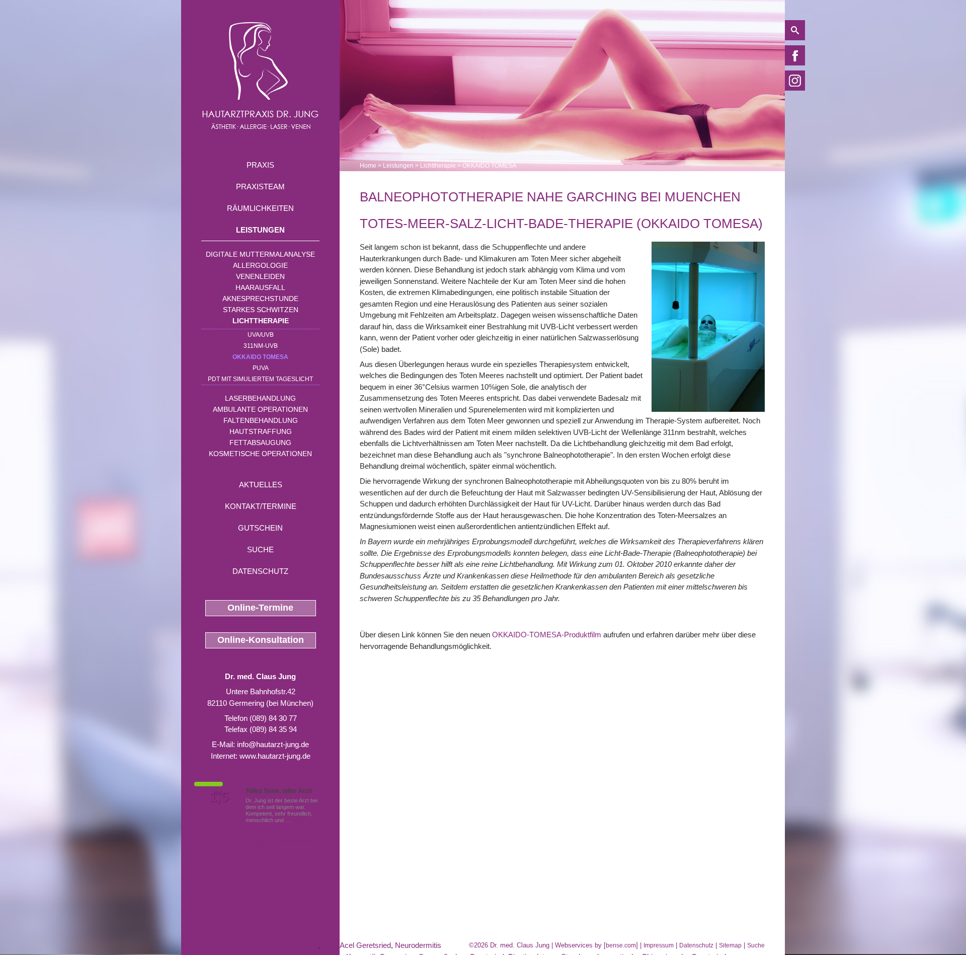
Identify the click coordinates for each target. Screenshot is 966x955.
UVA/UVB (261, 334)
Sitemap (730, 945)
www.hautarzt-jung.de (274, 756)
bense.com (621, 945)
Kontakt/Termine (260, 506)
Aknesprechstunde (260, 299)
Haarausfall (260, 287)
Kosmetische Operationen (260, 454)
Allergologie (260, 265)
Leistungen (260, 230)
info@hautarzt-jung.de (273, 744)
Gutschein (260, 528)
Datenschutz (260, 571)
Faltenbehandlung (260, 420)
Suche (260, 549)
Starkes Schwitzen (260, 310)
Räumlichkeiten (260, 208)
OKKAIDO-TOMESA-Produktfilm (546, 634)
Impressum (658, 945)
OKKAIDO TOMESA (260, 356)
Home (368, 165)
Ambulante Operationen (260, 409)
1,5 (218, 796)
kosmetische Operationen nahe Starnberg (249, 945)
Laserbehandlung (260, 398)
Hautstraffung (260, 431)
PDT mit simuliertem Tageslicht (260, 379)
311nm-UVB (261, 345)
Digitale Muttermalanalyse (260, 254)
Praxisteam (260, 186)
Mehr (298, 820)
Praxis (260, 165)
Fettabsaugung (260, 442)
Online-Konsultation (260, 640)
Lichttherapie (260, 321)
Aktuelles (260, 484)
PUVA (261, 368)
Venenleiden (260, 276)
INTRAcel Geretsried (356, 945)
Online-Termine (260, 608)
